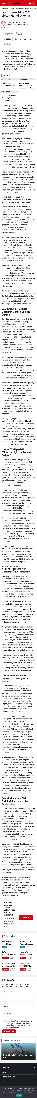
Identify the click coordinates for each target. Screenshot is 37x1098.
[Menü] (3, 3)
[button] (30, 3)
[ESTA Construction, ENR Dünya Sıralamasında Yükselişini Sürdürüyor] (9, 96)
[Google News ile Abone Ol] (8, 34)
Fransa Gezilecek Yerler (10, 566)
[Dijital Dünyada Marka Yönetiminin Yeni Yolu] (18, 1051)
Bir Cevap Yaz (9, 980)
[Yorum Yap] (21, 39)
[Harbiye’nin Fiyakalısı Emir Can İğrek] (27, 954)
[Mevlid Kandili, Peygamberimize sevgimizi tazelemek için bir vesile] (27, 83)
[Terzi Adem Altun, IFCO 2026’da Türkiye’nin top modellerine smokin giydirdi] (27, 966)
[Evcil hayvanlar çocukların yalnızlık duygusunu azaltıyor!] (9, 83)
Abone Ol (26, 917)
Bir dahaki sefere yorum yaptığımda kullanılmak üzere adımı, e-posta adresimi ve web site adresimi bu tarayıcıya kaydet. (19, 1024)
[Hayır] (35, 1092)
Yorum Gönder (9, 1031)
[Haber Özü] (14, 3)
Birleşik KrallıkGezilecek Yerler (13, 197)
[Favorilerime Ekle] (16, 39)
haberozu (10, 22)
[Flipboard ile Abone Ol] (20, 34)
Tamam (19, 1095)
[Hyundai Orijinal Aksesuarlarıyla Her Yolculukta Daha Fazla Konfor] (9, 966)
